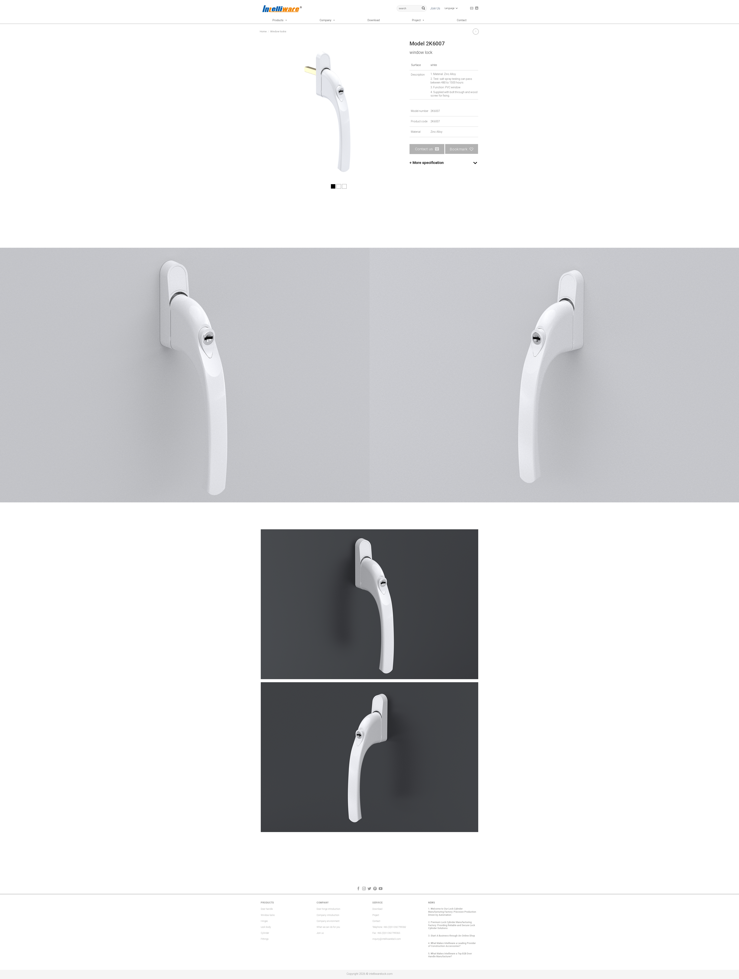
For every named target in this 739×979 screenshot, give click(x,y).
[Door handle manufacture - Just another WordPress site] (282, 8)
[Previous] (268, 109)
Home (263, 31)
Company (325, 20)
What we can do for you (328, 927)
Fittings (265, 939)
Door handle (267, 909)
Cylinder (265, 933)
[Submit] (423, 8)
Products (278, 20)
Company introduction (328, 915)
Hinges (264, 921)
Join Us (435, 8)
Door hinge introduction (328, 909)
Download (374, 20)
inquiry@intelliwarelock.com (386, 939)
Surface (416, 65)
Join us (320, 933)
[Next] (396, 109)
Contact (461, 20)
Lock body (266, 927)
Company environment (328, 921)
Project (416, 20)
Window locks (278, 31)
